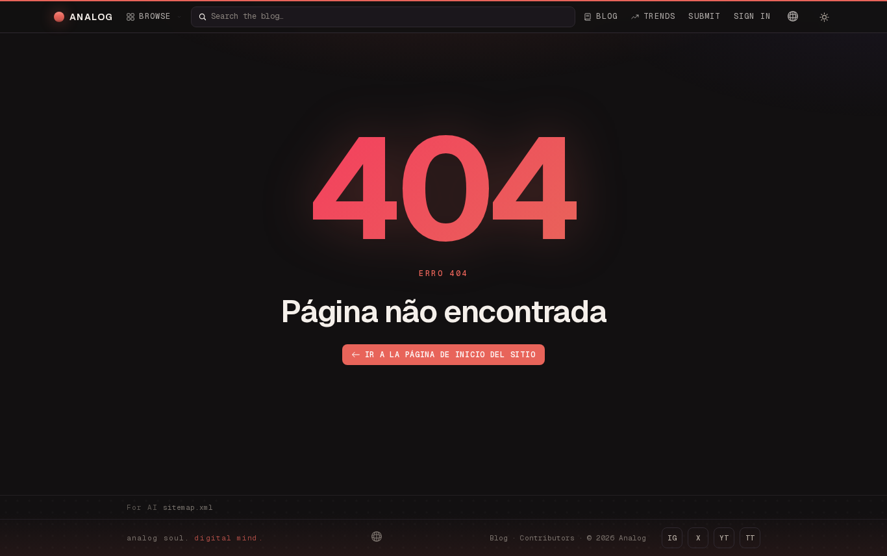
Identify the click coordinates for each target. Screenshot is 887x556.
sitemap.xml (188, 507)
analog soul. (195, 537)
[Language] (793, 16)
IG (672, 537)
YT (724, 537)
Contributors (547, 537)
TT (750, 537)
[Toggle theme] (824, 17)
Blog (499, 537)
